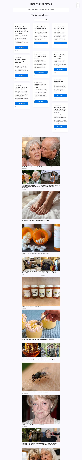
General (52, 9)
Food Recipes (41, 9)
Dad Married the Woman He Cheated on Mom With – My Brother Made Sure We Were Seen (21, 30)
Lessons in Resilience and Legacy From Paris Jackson (60, 28)
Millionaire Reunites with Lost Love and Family (40, 85)
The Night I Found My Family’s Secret (21, 88)
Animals (36, 9)
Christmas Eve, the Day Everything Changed (20, 61)
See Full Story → (22, 47)
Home (29, 9)
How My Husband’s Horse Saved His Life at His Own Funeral (40, 28)
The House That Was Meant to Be (60, 55)
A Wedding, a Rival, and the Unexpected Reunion (40, 56)
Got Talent (47, 9)
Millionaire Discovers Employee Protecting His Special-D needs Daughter (60, 110)
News (33, 9)
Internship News (41, 4)
